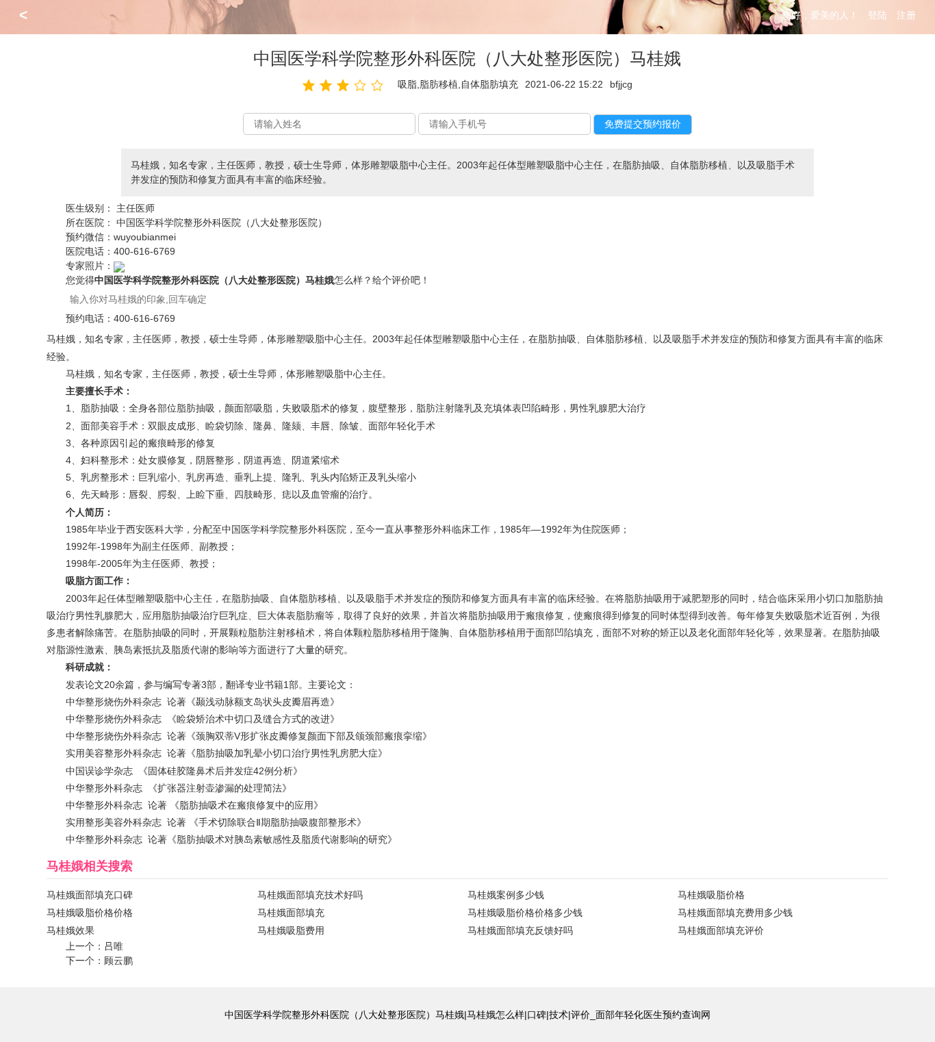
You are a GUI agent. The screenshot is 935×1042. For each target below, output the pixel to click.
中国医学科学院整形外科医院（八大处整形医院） (221, 222)
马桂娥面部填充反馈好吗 (520, 930)
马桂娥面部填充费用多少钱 (735, 912)
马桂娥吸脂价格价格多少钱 (524, 912)
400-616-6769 (144, 251)
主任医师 (135, 208)
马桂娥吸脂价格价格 (90, 912)
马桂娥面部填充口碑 (90, 894)
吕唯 (113, 946)
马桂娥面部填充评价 (721, 930)
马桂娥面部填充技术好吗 (310, 894)
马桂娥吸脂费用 (290, 930)
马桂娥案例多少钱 (505, 894)
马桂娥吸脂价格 (711, 894)
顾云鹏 (118, 960)
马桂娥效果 (70, 930)
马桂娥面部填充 (290, 912)
